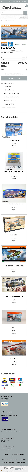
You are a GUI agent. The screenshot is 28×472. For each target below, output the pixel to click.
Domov (2, 20)
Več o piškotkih (24, 469)
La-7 (14, 328)
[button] (25, 33)
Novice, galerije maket (18, 454)
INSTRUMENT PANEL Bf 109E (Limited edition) (14, 172)
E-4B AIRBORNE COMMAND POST (14, 204)
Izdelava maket (21, 462)
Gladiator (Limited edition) (14, 297)
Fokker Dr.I (14, 359)
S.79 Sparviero (14, 140)
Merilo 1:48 (11, 20)
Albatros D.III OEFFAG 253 (14, 266)
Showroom (14, 457)
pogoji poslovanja (9, 462)
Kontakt (23, 459)
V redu (18, 469)
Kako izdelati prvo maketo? (10, 459)
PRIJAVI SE (3, 434)
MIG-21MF (14, 235)
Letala (6, 20)
